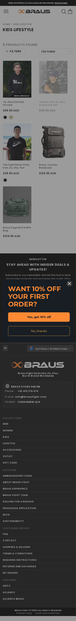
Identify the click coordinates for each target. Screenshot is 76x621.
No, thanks (39, 331)
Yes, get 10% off (39, 317)
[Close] (69, 283)
